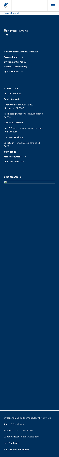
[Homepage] (5, 5)
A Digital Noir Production (16, 449)
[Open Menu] (53, 5)
